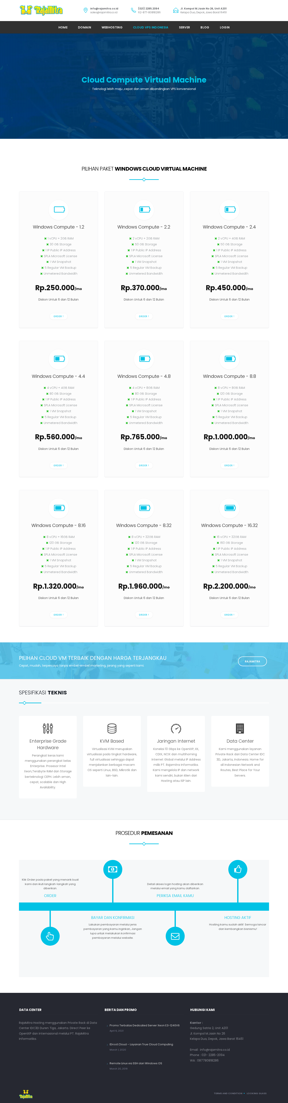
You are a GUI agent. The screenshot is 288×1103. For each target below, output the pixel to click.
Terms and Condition (228, 1093)
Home (62, 27)
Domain (84, 27)
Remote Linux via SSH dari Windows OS (136, 1063)
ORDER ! (59, 316)
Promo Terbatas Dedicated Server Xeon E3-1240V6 (145, 1025)
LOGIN (225, 27)
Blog (205, 27)
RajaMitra (252, 661)
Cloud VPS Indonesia (150, 27)
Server (184, 27)
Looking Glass (256, 1093)
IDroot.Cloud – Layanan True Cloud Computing (141, 1044)
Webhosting (112, 27)
